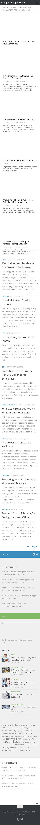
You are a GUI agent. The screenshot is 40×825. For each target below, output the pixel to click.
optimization (13, 742)
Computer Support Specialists (15, 2)
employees (15, 731)
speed (27, 748)
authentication (5, 725)
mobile (4, 739)
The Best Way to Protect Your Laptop (20, 160)
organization (26, 742)
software (22, 748)
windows (27, 750)
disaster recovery (18, 667)
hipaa (4, 367)
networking (16, 692)
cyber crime (13, 728)
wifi (23, 750)
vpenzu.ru (7, 587)
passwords (11, 745)
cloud (33, 725)
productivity (19, 745)
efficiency (4, 731)
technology (7, 259)
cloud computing (9, 405)
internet (13, 733)
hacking (26, 731)
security (5, 296)
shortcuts (12, 748)
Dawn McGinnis (9, 603)
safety (36, 745)
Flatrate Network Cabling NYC (14, 572)
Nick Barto (7, 81)
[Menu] (37, 2)
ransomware (29, 745)
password (4, 745)
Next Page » (32, 546)
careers (14, 655)
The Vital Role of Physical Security (18, 119)
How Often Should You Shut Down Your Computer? (19, 42)
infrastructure (7, 733)
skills (17, 748)
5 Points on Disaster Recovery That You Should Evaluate (23, 671)
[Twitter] (37, 554)
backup (12, 725)
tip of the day (16, 750)
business (18, 725)
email (10, 731)
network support (26, 739)
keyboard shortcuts (14, 736)
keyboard (5, 736)
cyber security (22, 728)
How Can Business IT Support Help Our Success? (22, 683)
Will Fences (7, 579)
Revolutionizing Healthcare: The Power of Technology (18, 77)
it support (15, 679)
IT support (28, 733)
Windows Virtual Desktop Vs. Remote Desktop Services (16, 242)
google (20, 730)
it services (20, 733)
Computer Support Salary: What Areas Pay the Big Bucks (23, 658)
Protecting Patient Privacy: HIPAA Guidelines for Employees (18, 201)
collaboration (6, 728)
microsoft (6, 509)
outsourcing (34, 742)
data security (32, 728)
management (25, 736)
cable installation (27, 725)
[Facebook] (34, 554)
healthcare (32, 731)
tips (3, 333)
